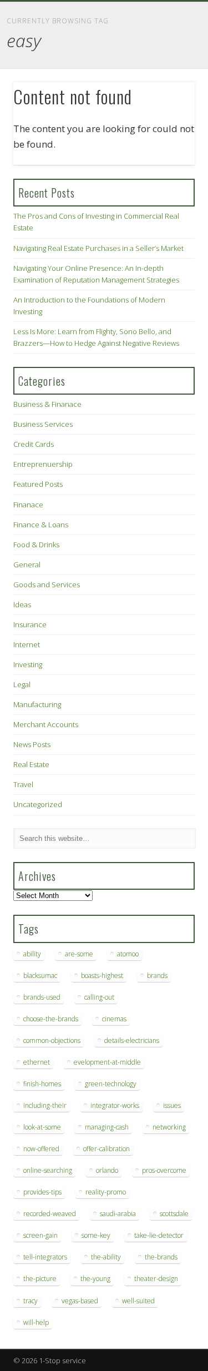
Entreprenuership (43, 464)
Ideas (22, 604)
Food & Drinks (36, 545)
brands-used (41, 997)
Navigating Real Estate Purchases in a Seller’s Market (98, 248)
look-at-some (42, 1127)
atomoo (128, 954)
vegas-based (80, 1301)
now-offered (41, 1148)
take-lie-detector (159, 1235)
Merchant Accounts (45, 724)
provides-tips (42, 1192)
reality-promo (105, 1192)
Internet (26, 644)
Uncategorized (37, 804)
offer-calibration (106, 1148)
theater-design (156, 1278)
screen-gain (40, 1235)
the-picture (40, 1278)
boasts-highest (102, 975)
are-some (79, 954)
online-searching (47, 1170)
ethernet (36, 1062)
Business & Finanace (47, 404)
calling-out (99, 997)
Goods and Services (46, 584)
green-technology (110, 1083)
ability (32, 954)
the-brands (161, 1257)
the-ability (106, 1257)
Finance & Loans (40, 525)
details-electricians (131, 1040)
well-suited (138, 1301)
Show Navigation (168, 99)
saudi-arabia (118, 1213)
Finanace (28, 505)
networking (169, 1127)
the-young (95, 1278)
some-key (96, 1235)
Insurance (30, 624)
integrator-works (114, 1105)
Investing (27, 664)
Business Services (43, 424)
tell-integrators (45, 1257)
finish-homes (42, 1083)
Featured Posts (38, 484)
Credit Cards (33, 444)
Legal (22, 684)
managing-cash (107, 1127)
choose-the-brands (50, 1019)
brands (157, 975)
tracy (30, 1301)
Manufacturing (37, 704)
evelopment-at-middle (107, 1062)
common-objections (51, 1040)
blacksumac (40, 975)
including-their (45, 1105)
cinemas (114, 1019)
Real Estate (31, 764)
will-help (36, 1322)
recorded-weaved (49, 1213)
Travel (23, 784)
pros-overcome (164, 1170)
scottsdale (174, 1213)
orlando (107, 1170)
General (26, 564)
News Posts (31, 744)
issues (172, 1105)
